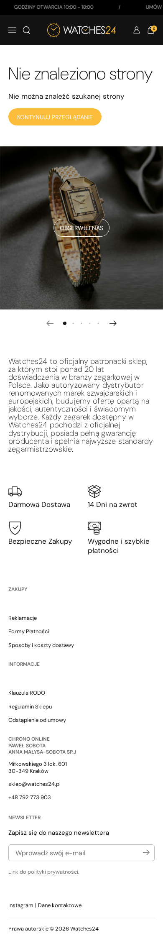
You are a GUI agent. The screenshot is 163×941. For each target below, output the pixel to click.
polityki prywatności (53, 871)
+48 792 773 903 (29, 797)
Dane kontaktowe (60, 905)
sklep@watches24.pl (34, 784)
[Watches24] (81, 30)
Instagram (20, 905)
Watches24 (84, 928)
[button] (26, 30)
